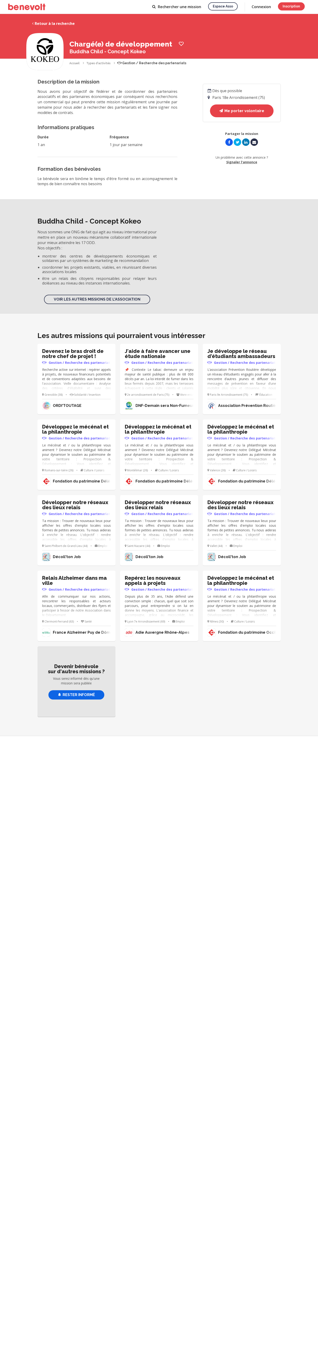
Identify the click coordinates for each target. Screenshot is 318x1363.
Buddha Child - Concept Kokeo (107, 51)
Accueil (74, 63)
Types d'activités (98, 63)
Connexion (261, 6)
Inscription (291, 6)
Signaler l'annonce (241, 162)
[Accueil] (26, 7)
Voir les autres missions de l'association (97, 299)
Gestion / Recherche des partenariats (154, 63)
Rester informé (79, 695)
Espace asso (223, 6)
